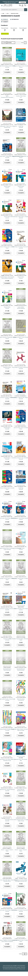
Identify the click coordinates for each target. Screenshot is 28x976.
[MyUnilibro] (22, 5)
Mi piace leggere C (7, 848)
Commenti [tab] (6, 21)
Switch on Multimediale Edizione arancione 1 (11, 546)
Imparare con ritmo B (7, 697)
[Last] (26, 954)
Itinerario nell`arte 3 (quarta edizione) (10, 607)
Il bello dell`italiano (7, 878)
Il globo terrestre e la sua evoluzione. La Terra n (12, 64)
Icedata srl (17, 968)
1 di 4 (22, 43)
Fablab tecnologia (20, 637)
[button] (25, 5)
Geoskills (21, 757)
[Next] (25, 42)
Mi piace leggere (21, 848)
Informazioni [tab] (15, 19)
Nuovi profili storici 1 (7, 938)
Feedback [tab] (5, 19)
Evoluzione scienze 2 (21, 818)
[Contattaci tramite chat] (20, 5)
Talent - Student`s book (21, 878)
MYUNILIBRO (22, 2)
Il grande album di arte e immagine (9, 637)
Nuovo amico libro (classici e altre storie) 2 (11, 757)
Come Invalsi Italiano (21, 697)
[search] (25, 9)
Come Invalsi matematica (7, 727)
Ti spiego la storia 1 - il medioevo (9, 818)
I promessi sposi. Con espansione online (10, 124)
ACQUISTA (7, 72)
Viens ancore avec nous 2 (21, 727)
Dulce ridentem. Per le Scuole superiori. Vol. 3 (12, 335)
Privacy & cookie (22, 968)
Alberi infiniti (21, 607)
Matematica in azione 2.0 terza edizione (11, 788)
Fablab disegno (7, 667)
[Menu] (2, 5)
